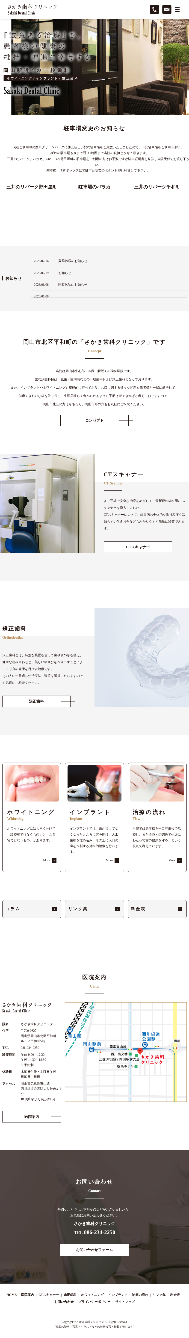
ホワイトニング (92, 1295)
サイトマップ (125, 1301)
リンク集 (159, 1295)
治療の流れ (140, 1295)
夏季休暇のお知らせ (72, 261)
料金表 (175, 1295)
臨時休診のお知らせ (72, 284)
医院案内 (27, 1295)
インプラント (118, 1295)
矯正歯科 (70, 1295)
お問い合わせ (64, 1301)
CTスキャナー (48, 1295)
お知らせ (64, 273)
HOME (11, 1295)
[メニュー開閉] (177, 9)
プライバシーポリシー (94, 1301)
